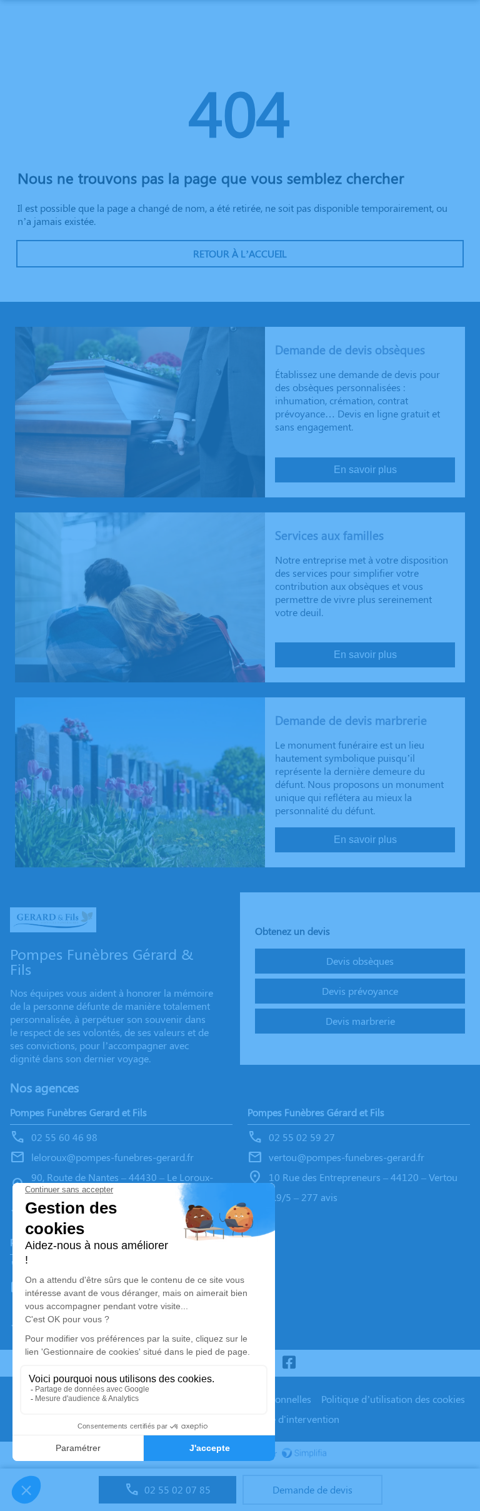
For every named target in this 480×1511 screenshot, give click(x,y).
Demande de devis (312, 1489)
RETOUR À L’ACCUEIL (240, 253)
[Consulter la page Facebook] (288, 1363)
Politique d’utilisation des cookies (393, 1398)
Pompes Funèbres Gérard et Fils (316, 1112)
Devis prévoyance (360, 990)
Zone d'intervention (296, 1418)
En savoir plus (365, 469)
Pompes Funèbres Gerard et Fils (78, 1112)
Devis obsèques (360, 960)
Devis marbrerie (360, 1020)
